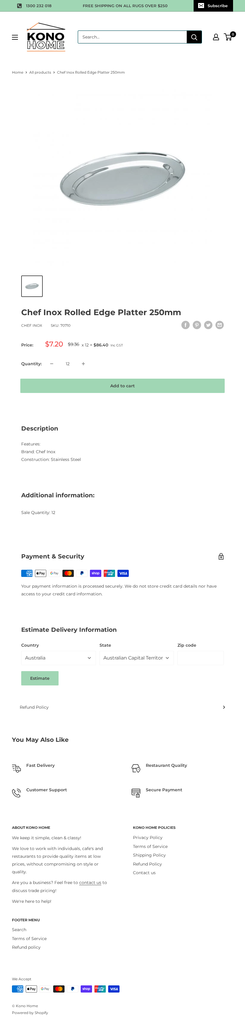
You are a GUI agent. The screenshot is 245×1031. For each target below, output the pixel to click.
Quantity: (31, 363)
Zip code (186, 645)
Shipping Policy (149, 855)
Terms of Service (150, 846)
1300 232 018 (38, 5)
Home (17, 72)
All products (40, 72)
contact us (90, 882)
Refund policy (26, 947)
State (105, 645)
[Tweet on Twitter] (208, 325)
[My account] (216, 37)
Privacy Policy (148, 837)
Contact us (144, 872)
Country (30, 645)
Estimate (40, 678)
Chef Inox (31, 325)
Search (19, 929)
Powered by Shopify (30, 1012)
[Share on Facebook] (185, 325)
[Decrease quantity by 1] (51, 363)
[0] (228, 37)
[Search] (194, 37)
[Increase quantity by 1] (83, 363)
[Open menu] (15, 37)
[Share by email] (219, 325)
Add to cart (122, 385)
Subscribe (218, 5)
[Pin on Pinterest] (197, 325)
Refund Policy (34, 707)
